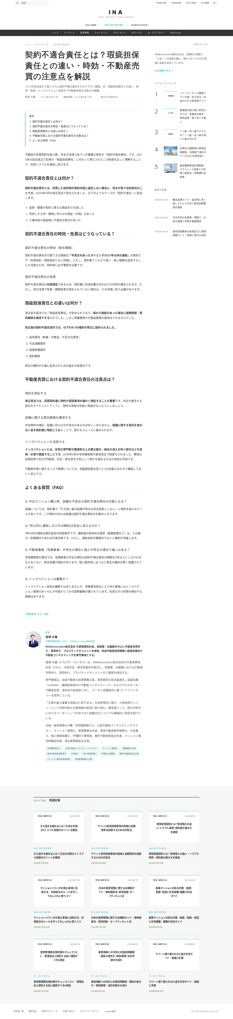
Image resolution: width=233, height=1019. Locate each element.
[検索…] (17, 3)
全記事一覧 (18, 1011)
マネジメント (119, 32)
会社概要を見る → (164, 70)
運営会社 (32, 1011)
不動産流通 (161, 3)
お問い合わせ (69, 1011)
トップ (55, 32)
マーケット (69, 32)
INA (116, 12)
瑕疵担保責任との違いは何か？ (50, 131)
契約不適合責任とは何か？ (47, 121)
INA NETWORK (114, 25)
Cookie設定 (110, 1011)
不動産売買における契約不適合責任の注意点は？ (60, 135)
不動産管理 (176, 3)
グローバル (136, 32)
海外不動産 (191, 3)
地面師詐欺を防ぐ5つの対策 (97, 469)
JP (214, 3)
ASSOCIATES (139, 25)
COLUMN (90, 25)
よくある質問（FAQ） (45, 140)
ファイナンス (100, 32)
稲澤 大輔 (30, 97)
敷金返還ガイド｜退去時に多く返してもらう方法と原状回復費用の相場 (189, 203)
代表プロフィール (49, 1011)
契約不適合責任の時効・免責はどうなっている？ (60, 126)
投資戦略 (84, 32)
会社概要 (205, 3)
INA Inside (175, 32)
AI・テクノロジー (156, 32)
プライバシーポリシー (90, 1011)
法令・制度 (43, 614)
